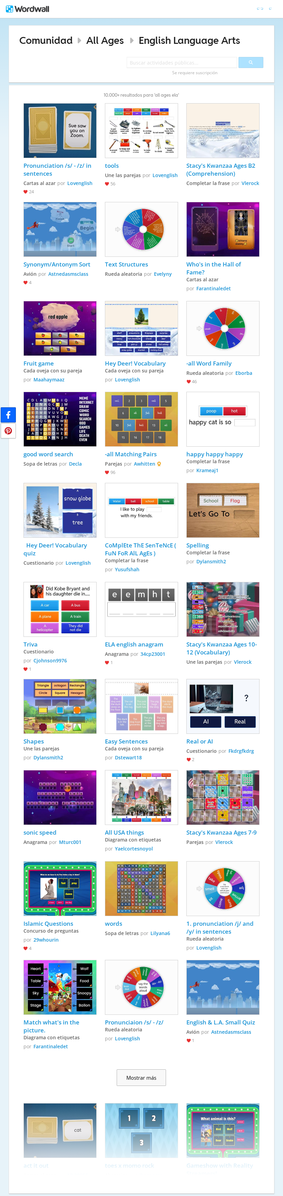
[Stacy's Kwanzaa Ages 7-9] (223, 797)
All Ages (105, 40)
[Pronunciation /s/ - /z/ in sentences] (60, 130)
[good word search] (60, 419)
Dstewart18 (128, 757)
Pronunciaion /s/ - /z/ (134, 1022)
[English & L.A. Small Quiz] (223, 987)
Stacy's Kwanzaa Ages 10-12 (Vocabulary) (221, 648)
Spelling (197, 545)
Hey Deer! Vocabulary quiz (55, 549)
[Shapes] (60, 706)
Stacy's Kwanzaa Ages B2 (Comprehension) (221, 169)
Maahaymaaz (49, 379)
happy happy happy (214, 454)
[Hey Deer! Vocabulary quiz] (60, 510)
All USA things (124, 832)
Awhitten (144, 463)
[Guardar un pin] (8, 430)
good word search (48, 454)
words (113, 923)
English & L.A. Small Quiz (220, 1022)
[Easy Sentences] (141, 706)
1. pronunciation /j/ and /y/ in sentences (220, 927)
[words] (141, 888)
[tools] (141, 130)
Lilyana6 (160, 933)
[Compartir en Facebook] (8, 414)
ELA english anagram (134, 644)
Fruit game (38, 363)
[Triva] (60, 609)
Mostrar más (141, 1077)
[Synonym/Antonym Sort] (60, 229)
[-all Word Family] (223, 328)
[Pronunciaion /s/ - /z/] (141, 987)
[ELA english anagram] (141, 609)
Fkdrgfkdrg (241, 751)
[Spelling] (223, 510)
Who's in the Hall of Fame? (214, 268)
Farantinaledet (213, 288)
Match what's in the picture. (52, 1026)
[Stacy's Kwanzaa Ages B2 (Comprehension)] (223, 130)
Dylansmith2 (211, 561)
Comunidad (46, 40)
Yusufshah (127, 569)
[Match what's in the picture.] (60, 987)
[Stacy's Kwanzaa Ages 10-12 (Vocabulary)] (223, 609)
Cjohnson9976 (50, 660)
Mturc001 (70, 842)
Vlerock (250, 183)
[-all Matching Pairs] (141, 419)
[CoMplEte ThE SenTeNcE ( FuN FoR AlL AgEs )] (141, 510)
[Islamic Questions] (60, 888)
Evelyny (163, 274)
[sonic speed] (60, 797)
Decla (75, 463)
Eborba (243, 373)
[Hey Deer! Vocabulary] (141, 328)
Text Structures (126, 264)
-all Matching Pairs (131, 454)
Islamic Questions (48, 923)
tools (112, 165)
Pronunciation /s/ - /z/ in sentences (58, 169)
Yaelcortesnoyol (134, 848)
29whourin (46, 939)
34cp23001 (152, 654)
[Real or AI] (223, 706)
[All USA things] (141, 797)
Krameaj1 (207, 470)
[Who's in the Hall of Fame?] (223, 229)
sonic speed (40, 832)
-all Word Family (209, 363)
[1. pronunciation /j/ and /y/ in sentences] (223, 888)
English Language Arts (189, 40)
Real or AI (199, 741)
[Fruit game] (60, 328)
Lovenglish (79, 183)
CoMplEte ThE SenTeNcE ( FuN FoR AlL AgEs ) (141, 549)
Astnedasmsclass (68, 274)
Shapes (34, 741)
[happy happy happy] (223, 419)
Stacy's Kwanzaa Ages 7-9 (221, 832)
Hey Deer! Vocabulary (135, 363)
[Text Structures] (141, 229)
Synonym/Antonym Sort (56, 264)
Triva (30, 644)
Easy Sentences (126, 741)
